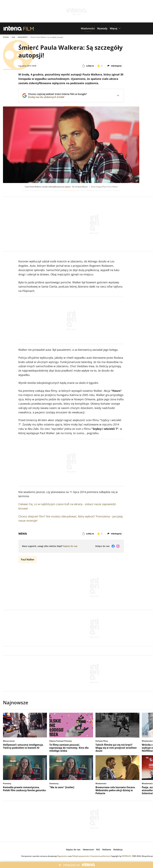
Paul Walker (27, 559)
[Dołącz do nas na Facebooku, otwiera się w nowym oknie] (113, 546)
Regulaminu (62, 856)
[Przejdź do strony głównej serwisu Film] (28, 28)
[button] (88, 28)
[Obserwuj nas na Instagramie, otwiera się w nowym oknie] (117, 546)
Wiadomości (23, 37)
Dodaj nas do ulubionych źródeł (57, 97)
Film (13, 37)
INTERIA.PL (126, 856)
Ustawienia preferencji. (100, 856)
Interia (6, 37)
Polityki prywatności (80, 856)
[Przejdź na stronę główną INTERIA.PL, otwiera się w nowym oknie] (13, 28)
